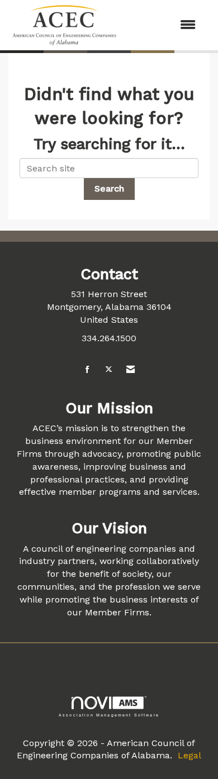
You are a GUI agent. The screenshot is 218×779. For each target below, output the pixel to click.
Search (109, 188)
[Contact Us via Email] (130, 370)
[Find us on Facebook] (87, 370)
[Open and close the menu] (163, 25)
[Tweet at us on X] (108, 370)
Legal (189, 755)
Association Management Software (109, 715)
